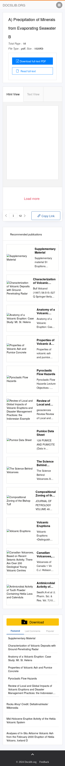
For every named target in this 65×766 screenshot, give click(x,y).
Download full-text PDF (33, 61)
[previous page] (6, 215)
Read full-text (28, 71)
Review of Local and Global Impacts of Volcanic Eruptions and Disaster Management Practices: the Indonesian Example (46, 402)
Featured (15, 630)
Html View (13, 94)
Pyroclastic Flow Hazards (46, 372)
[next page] (24, 215)
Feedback (44, 762)
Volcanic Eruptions (43, 524)
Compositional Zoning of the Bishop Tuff (46, 493)
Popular (50, 630)
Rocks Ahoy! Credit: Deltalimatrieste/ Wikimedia (27, 705)
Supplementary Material (45, 250)
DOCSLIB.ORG (14, 5)
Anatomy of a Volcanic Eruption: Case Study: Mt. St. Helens (46, 311)
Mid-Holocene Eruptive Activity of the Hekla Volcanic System (31, 720)
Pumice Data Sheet (45, 433)
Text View (33, 94)
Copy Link (48, 216)
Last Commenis (32, 630)
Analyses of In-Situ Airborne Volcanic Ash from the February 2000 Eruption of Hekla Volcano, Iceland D (30, 736)
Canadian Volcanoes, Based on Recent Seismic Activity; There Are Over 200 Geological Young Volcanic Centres (44, 554)
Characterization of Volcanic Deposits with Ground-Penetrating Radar (44, 281)
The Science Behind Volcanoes (45, 463)
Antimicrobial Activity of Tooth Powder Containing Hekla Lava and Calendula (46, 584)
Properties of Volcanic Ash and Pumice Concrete (46, 341)
